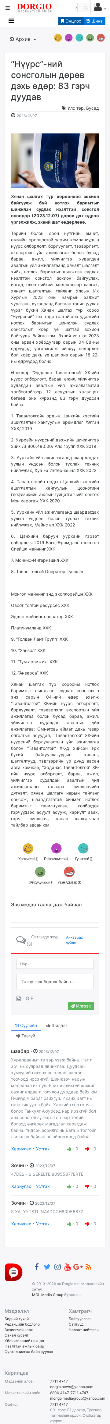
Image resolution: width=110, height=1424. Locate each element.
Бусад (92, 108)
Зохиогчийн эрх (19, 1329)
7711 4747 (59, 1381)
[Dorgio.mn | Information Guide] (14, 1272)
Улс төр (76, 108)
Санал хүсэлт (16, 1335)
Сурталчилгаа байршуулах (29, 1351)
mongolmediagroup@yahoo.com (77, 1398)
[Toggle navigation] (11, 21)
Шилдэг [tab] (59, 1025)
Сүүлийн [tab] (28, 1025)
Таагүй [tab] (27, 1035)
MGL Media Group (47, 1294)
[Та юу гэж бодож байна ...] (55, 982)
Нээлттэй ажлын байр (24, 1346)
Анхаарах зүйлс (74, 940)
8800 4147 (59, 1392)
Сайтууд (76, 1324)
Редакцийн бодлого (22, 1324)
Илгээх (83, 1005)
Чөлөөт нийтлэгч (84, 1329)
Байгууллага (80, 1318)
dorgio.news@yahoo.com (71, 1386)
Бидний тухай (17, 1318)
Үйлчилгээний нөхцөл (24, 1340)
